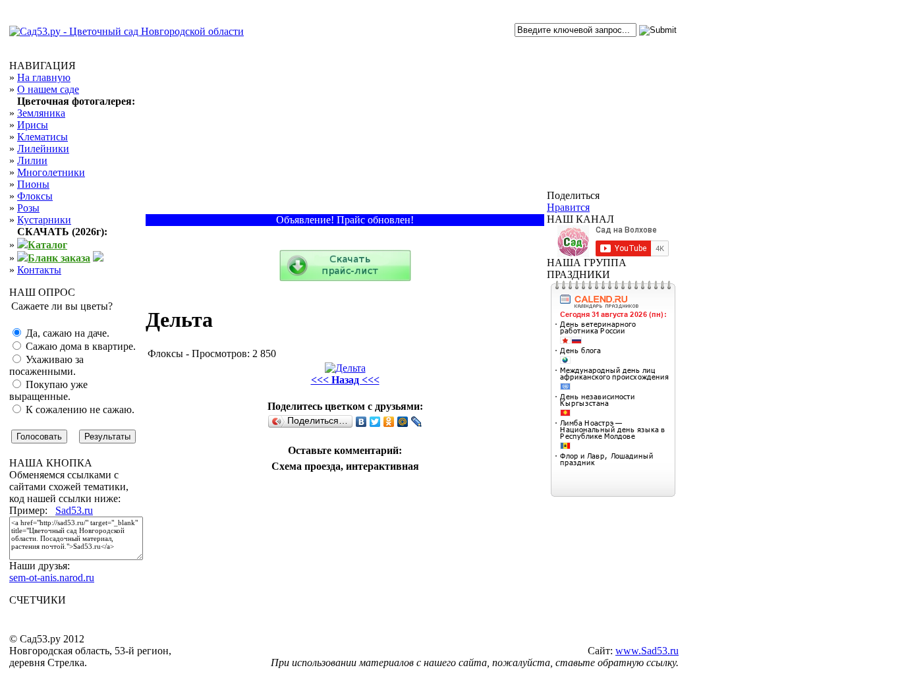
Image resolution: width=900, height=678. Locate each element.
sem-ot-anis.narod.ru (51, 577)
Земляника (41, 113)
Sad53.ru (74, 510)
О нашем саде (48, 89)
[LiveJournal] (417, 421)
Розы (28, 207)
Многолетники (51, 172)
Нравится (568, 207)
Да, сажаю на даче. (66, 333)
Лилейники (43, 148)
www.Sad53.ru (647, 650)
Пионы (33, 184)
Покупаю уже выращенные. (48, 390)
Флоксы (35, 196)
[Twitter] (375, 421)
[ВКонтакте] (361, 421)
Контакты (39, 269)
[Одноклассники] (389, 421)
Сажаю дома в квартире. (79, 346)
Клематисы (42, 136)
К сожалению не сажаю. (78, 409)
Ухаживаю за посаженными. (46, 365)
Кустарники (44, 219)
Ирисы (32, 124)
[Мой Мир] (403, 421)
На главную (43, 77)
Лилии (32, 160)
